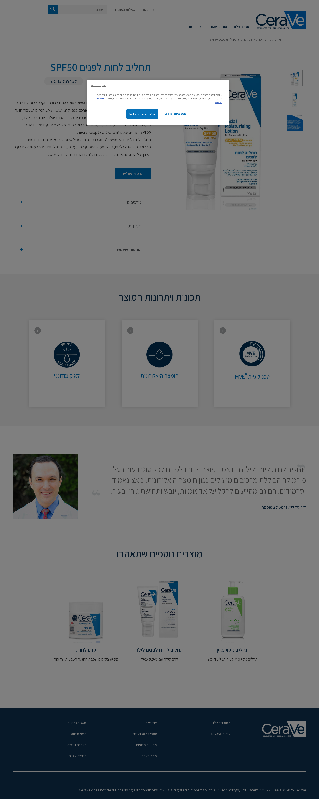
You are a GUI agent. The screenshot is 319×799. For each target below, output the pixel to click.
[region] (158, 102)
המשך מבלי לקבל (98, 85)
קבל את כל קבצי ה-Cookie (142, 114)
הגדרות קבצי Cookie (175, 113)
